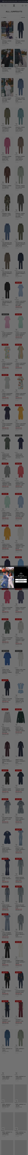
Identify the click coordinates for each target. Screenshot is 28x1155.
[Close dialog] (27, 567)
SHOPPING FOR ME (21, 581)
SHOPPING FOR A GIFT (21, 579)
